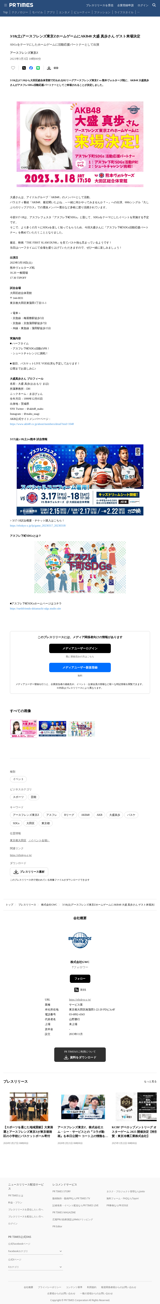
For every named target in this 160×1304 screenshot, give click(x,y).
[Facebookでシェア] (31, 68)
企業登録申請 (125, 5)
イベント (18, 779)
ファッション (102, 12)
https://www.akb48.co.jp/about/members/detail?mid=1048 (42, 424)
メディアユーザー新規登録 (80, 667)
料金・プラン (15, 1202)
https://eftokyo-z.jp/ (21, 855)
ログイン (143, 5)
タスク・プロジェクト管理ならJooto (126, 1191)
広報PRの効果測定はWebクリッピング (72, 1219)
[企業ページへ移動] (80, 941)
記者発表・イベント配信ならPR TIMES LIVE (75, 1205)
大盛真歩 (114, 814)
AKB (99, 814)
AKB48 (85, 814)
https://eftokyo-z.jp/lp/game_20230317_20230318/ (38, 525)
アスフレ (51, 814)
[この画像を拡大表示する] (23, 729)
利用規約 (91, 1287)
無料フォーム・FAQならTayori (123, 1198)
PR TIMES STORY (61, 1191)
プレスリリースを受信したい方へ (25, 1209)
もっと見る (150, 1081)
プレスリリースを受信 (99, 5)
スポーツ (18, 797)
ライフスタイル (123, 12)
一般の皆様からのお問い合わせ (96, 1293)
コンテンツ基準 (74, 1287)
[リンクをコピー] (56, 68)
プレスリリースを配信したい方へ (25, 1216)
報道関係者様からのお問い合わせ (118, 1287)
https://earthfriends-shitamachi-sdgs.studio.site (35, 608)
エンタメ (64, 12)
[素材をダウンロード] (49, 68)
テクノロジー (20, 12)
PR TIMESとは (15, 1195)
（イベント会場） (39, 840)
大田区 (30, 823)
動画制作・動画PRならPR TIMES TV (71, 1198)
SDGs (16, 823)
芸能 (33, 797)
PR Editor (57, 1226)
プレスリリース (27, 904)
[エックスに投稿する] (24, 68)
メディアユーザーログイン (80, 648)
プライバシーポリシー (49, 1287)
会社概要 (28, 1287)
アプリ (51, 12)
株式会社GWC (49, 904)
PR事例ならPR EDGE (117, 1205)
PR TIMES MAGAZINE (64, 1212)
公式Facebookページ (19, 1243)
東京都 (46, 823)
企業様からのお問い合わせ (61, 1293)
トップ (9, 904)
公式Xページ (14, 1259)
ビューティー (82, 12)
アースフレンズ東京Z (26, 814)
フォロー (80, 978)
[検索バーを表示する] (154, 5)
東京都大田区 (18, 840)
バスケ (131, 814)
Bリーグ (69, 814)
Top (5, 12)
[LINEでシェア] (38, 68)
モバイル (37, 12)
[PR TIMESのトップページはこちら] (21, 5)
